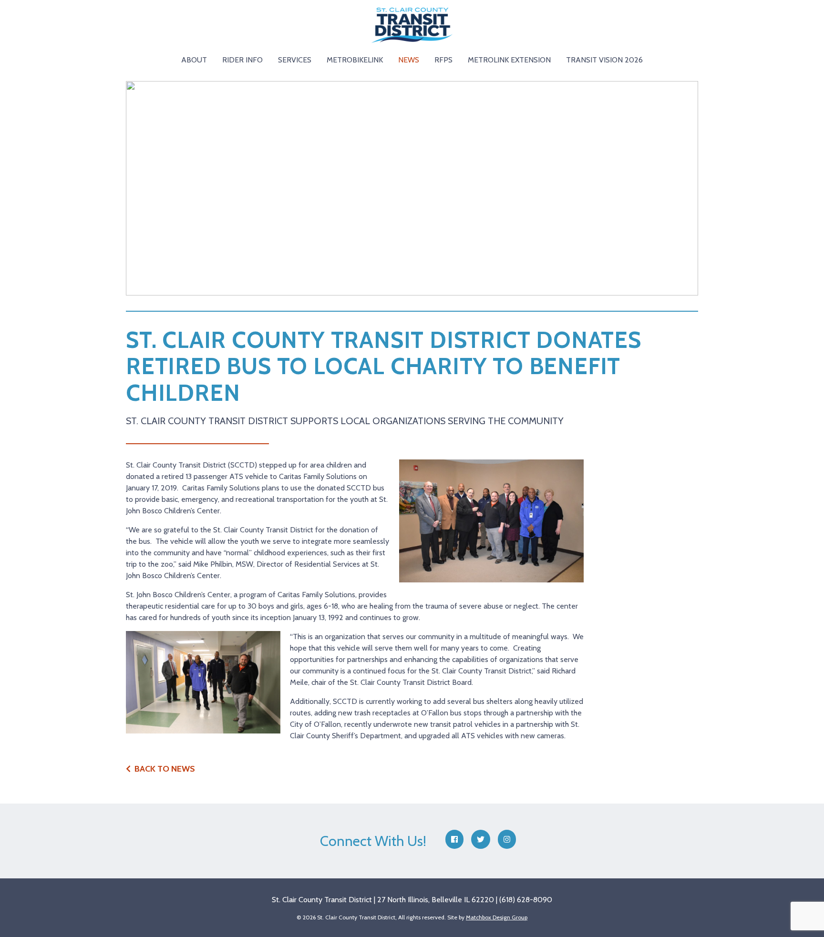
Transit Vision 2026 (604, 59)
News (408, 59)
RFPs (443, 59)
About (194, 59)
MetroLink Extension (509, 59)
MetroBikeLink (355, 59)
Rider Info (242, 59)
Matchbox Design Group (496, 917)
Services (294, 59)
